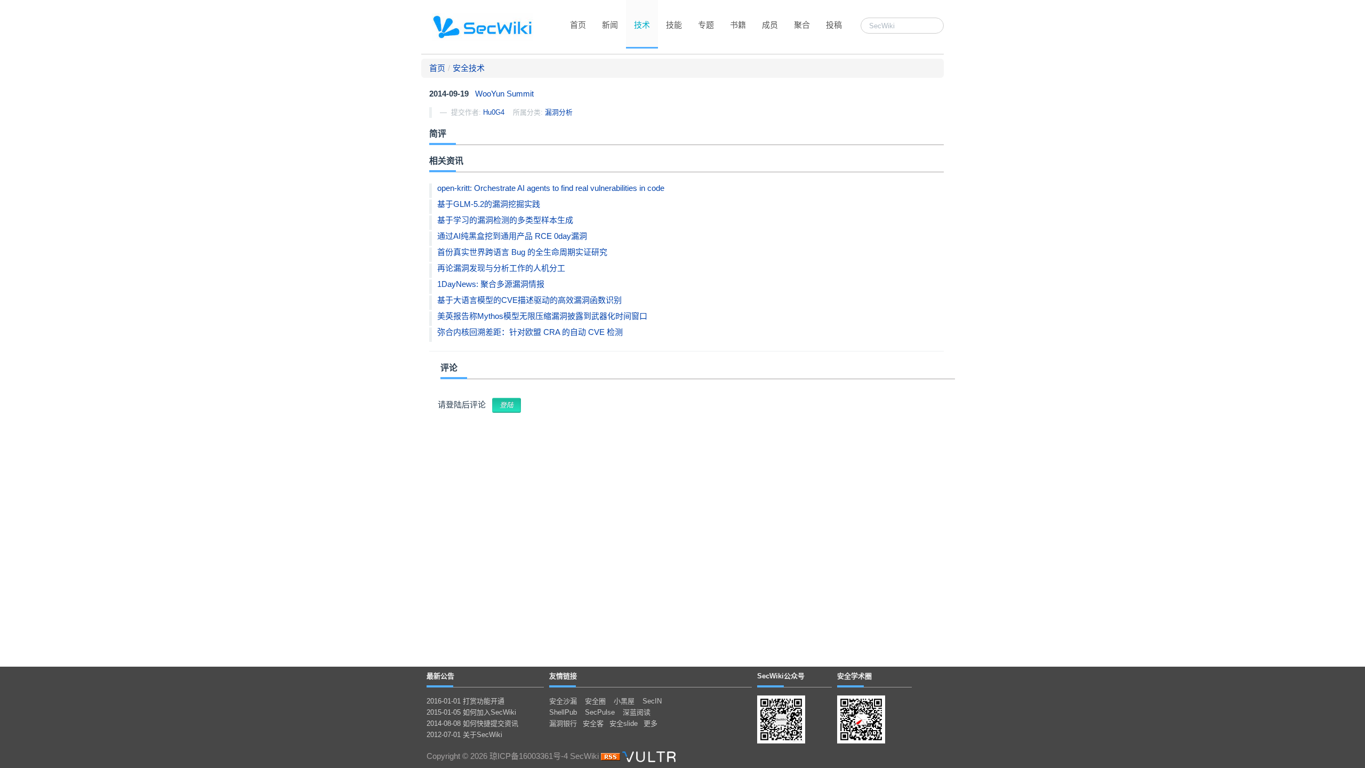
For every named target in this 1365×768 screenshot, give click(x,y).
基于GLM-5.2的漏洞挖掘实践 (488, 204)
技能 (674, 24)
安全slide (623, 723)
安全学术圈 (854, 676)
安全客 (593, 723)
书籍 (738, 24)
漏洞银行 (563, 723)
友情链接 (563, 676)
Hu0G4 (493, 112)
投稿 (834, 24)
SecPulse (600, 712)
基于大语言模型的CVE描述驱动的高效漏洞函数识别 (529, 300)
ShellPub (563, 712)
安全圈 (595, 701)
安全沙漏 (563, 701)
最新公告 (440, 676)
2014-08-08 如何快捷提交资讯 (472, 723)
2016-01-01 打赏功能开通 (465, 701)
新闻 (610, 24)
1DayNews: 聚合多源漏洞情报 (490, 284)
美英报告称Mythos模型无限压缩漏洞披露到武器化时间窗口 (542, 316)
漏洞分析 (559, 112)
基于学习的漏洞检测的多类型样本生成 (505, 220)
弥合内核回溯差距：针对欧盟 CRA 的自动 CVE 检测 (530, 332)
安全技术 (469, 68)
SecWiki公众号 (781, 676)
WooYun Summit (504, 93)
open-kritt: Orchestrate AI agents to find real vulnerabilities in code (550, 188)
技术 (642, 24)
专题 (706, 24)
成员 (770, 24)
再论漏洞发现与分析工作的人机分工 (501, 268)
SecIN (652, 701)
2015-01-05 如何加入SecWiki (471, 712)
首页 (578, 24)
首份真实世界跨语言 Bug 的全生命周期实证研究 (522, 252)
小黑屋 (624, 701)
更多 (650, 723)
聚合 (802, 24)
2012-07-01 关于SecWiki (464, 735)
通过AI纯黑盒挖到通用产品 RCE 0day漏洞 (512, 236)
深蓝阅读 (637, 712)
